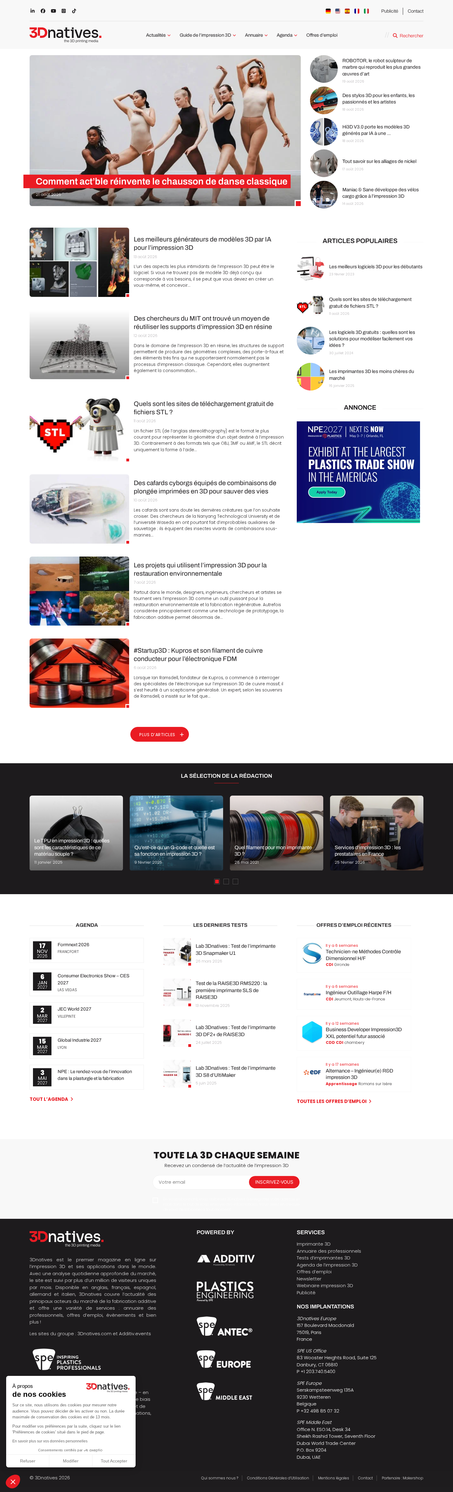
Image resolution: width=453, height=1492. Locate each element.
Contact (415, 11)
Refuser (27, 1460)
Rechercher (411, 35)
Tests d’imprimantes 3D (323, 1258)
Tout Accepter (114, 1460)
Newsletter (309, 1278)
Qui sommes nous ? (219, 1478)
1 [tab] (217, 881)
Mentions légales (333, 1478)
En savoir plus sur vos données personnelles (50, 1441)
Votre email (172, 1182)
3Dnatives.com (94, 1333)
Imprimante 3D (314, 1244)
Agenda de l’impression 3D (327, 1265)
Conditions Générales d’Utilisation (278, 1478)
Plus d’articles (157, 735)
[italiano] (366, 11)
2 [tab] (226, 881)
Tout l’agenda (49, 1099)
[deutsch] (328, 11)
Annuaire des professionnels (329, 1251)
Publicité (389, 11)
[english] (337, 11)
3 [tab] (235, 881)
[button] (13, 1481)
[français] (356, 11)
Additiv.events (135, 1333)
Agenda (284, 35)
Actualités (156, 35)
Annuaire (254, 35)
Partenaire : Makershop (402, 1478)
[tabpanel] (76, 833)
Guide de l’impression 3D (205, 35)
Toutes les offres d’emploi (332, 1101)
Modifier (71, 1460)
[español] (347, 11)
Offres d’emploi (321, 35)
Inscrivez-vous (274, 1182)
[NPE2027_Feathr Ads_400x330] (358, 521)
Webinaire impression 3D (325, 1285)
